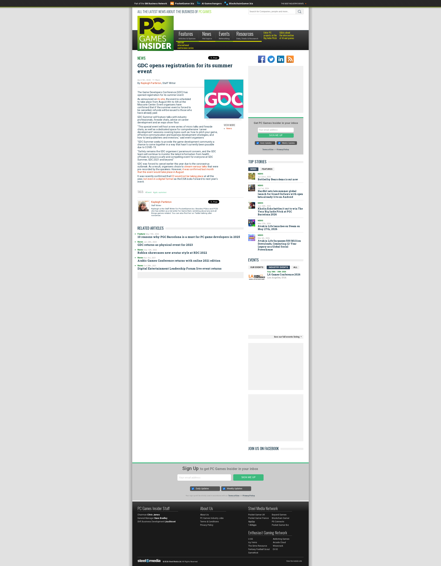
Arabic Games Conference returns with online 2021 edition (178, 260)
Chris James (153, 515)
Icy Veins (252, 542)
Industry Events (278, 267)
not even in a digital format (158, 179)
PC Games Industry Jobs (212, 518)
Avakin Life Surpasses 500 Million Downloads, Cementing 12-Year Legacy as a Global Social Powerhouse (279, 245)
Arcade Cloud (279, 542)
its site (161, 99)
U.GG (250, 539)
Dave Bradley (160, 518)
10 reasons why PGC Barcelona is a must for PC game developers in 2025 (188, 237)
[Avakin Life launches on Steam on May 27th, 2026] (251, 223)
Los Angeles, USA (276, 277)
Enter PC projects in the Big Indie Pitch (270, 35)
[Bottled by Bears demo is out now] (251, 176)
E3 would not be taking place (187, 176)
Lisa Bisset (170, 521)
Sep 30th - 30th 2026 (276, 272)
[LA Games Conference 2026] (256, 277)
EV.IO (275, 549)
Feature (141, 234)
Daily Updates (266, 143)
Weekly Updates (288, 143)
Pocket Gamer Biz (280, 525)
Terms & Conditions (209, 521)
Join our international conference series (185, 45)
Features (267, 169)
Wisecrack (278, 546)
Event (148, 192)
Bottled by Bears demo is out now (278, 179)
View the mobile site (294, 561)
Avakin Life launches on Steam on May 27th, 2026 (279, 228)
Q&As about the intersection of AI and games (286, 35)
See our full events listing (286, 337)
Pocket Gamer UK (256, 515)
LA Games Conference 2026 (283, 274)
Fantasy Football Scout (259, 549)
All (295, 267)
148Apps (252, 525)
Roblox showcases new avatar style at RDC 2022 (172, 252)
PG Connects (278, 521)
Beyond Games (279, 515)
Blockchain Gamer (280, 518)
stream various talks (195, 166)
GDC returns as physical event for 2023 (165, 245)
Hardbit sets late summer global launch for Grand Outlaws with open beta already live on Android (280, 194)
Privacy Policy (283, 149)
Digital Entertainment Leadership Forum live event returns (179, 268)
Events (253, 260)
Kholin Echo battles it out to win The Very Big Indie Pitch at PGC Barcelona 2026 (280, 211)
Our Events (256, 267)
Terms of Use (267, 149)
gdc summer (160, 192)
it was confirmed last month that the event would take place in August (175, 170)
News (141, 58)
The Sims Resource (257, 546)
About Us (204, 515)
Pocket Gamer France (258, 518)
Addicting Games (281, 539)
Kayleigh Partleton (151, 83)
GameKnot (253, 553)
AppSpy (251, 521)
